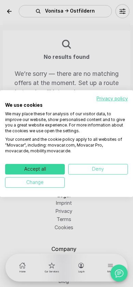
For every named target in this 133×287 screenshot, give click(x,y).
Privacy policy (112, 98)
